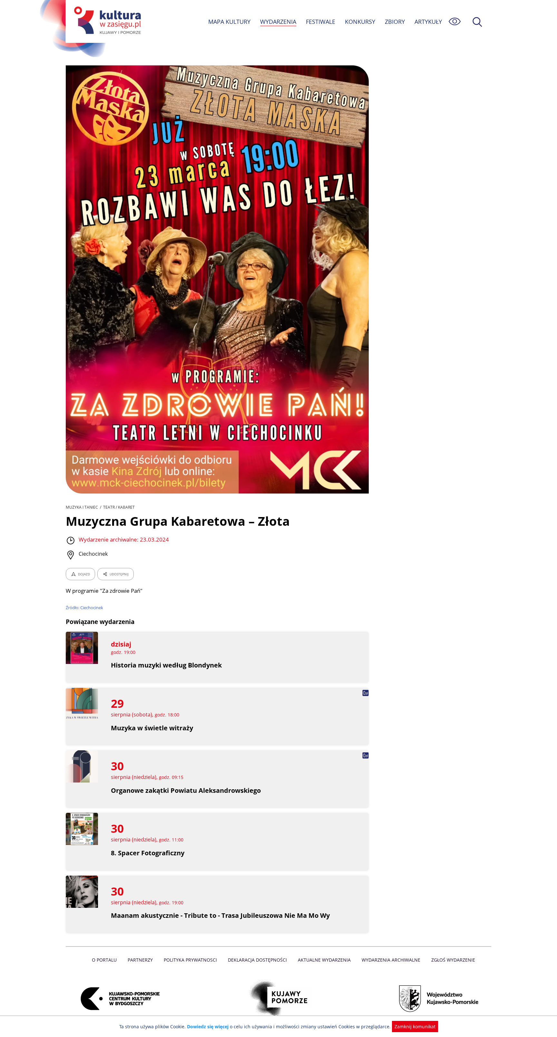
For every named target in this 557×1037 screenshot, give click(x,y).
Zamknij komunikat (415, 1026)
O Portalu (104, 960)
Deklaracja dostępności (257, 960)
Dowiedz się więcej (208, 1026)
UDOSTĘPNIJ (119, 574)
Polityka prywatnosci (190, 960)
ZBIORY (395, 21)
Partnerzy (140, 960)
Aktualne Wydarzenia (324, 960)
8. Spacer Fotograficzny (147, 853)
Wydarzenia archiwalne (391, 960)
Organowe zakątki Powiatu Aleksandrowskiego (186, 790)
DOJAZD (84, 574)
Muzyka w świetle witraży (152, 728)
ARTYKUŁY (428, 21)
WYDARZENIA (278, 21)
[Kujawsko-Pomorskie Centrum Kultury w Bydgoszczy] (118, 998)
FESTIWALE (320, 21)
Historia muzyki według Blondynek (166, 665)
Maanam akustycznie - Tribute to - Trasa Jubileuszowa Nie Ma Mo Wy (220, 915)
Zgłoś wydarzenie (453, 960)
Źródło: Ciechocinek (84, 607)
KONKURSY (360, 21)
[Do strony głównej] (106, 21)
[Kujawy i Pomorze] (279, 998)
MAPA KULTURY (229, 21)
